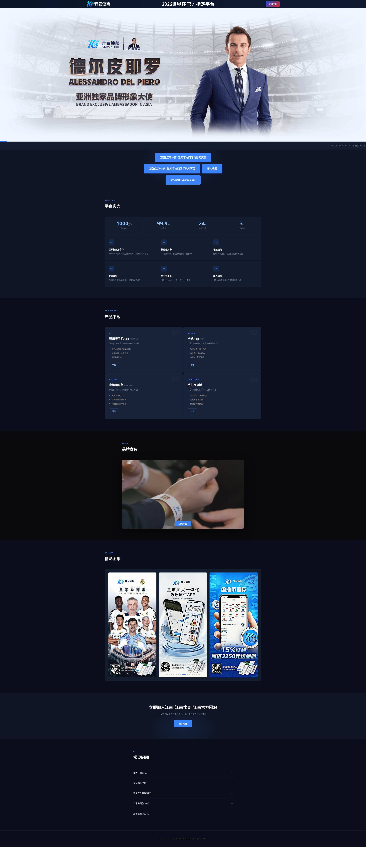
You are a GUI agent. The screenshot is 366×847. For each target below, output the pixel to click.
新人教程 (212, 168)
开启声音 (183, 524)
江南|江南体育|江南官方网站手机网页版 (172, 168)
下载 (114, 365)
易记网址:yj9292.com (183, 180)
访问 (114, 411)
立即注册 (273, 4)
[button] (167, 674)
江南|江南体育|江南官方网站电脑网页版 (183, 157)
